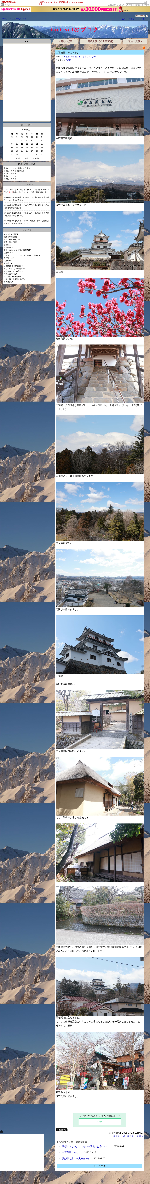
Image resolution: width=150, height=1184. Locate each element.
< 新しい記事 (65, 41)
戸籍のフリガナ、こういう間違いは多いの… (85, 1146)
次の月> (36, 158)
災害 (5, 261)
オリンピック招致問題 (12, 269)
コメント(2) (119, 1136)
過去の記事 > (135, 41)
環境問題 (7, 247)
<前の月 (17, 158)
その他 (6, 282)
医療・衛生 (8, 242)
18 (22, 147)
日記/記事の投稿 (27, 164)
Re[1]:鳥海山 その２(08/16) (23, 213)
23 (12, 151)
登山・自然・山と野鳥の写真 (15, 250)
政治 (5, 253)
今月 (26, 158)
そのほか (7, 5)
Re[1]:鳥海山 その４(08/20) (23, 197)
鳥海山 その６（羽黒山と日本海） (18, 168)
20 (32, 147)
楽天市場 (145, 5)
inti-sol (6, 197)
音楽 (5, 245)
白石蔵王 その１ (65, 52)
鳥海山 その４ (10, 174)
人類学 (6, 263)
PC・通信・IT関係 (11, 277)
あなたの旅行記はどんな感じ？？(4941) (80, 56)
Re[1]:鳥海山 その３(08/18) (23, 205)
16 (12, 147)
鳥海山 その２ (10, 179)
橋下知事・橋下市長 (12, 271)
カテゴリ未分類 (10, 234)
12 (27, 144)
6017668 (140, 16)
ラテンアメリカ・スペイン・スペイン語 (19, 255)
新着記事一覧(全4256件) (100, 41)
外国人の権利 (9, 274)
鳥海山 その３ (10, 176)
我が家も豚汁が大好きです (76, 1158)
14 (37, 144)
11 (22, 144)
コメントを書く (135, 1136)
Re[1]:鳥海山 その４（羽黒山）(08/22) (27, 221)
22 (42, 147)
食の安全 (7, 258)
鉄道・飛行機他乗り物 (12, 279)
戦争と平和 (8, 237)
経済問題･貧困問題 (11, 266)
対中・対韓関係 (10, 240)
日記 (11, 19)
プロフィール (21, 19)
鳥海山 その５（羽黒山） (14, 171)
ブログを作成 (134, 5)
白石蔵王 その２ (71, 1152)
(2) (76, 52)
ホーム (5, 19)
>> (115, 5)
